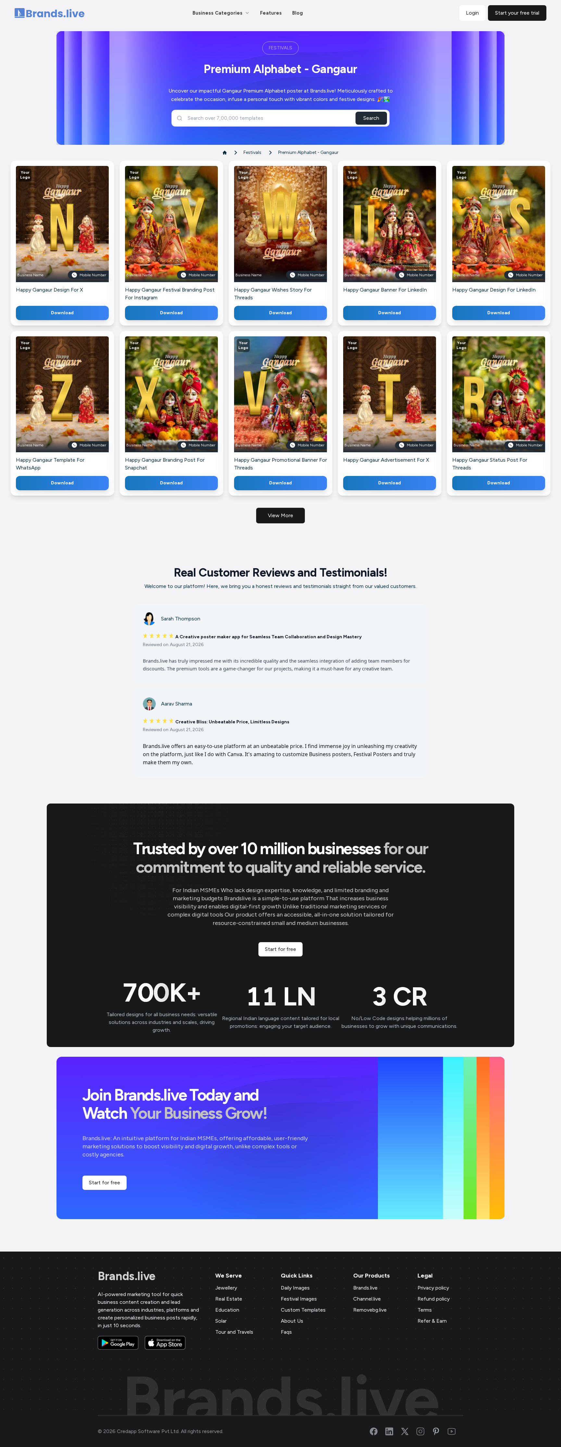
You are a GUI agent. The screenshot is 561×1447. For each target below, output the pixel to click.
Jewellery (226, 1288)
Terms (425, 1310)
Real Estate (228, 1299)
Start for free (280, 949)
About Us (292, 1321)
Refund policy (434, 1299)
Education (227, 1310)
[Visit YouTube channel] (455, 1431)
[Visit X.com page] (409, 1431)
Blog (297, 13)
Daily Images (295, 1288)
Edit (48, 233)
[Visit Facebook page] (377, 1431)
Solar (221, 1321)
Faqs (286, 1332)
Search (371, 118)
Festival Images (299, 1299)
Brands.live (127, 1276)
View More (280, 515)
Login (472, 13)
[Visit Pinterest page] (440, 1431)
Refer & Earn (432, 1321)
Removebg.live (370, 1310)
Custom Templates (303, 1310)
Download (62, 313)
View (73, 233)
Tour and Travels (234, 1332)
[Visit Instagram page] (424, 1431)
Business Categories (218, 13)
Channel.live (367, 1299)
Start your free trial (517, 13)
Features (271, 13)
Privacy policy (433, 1288)
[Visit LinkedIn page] (393, 1431)
